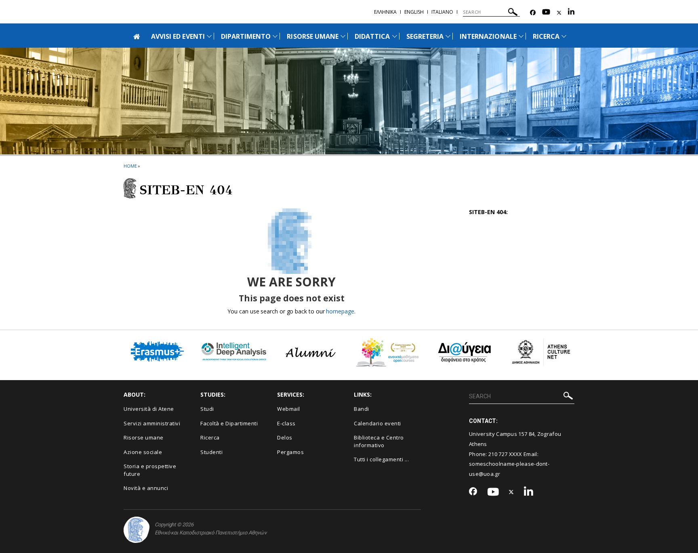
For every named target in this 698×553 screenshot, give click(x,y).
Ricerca (210, 437)
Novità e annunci (146, 488)
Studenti (211, 452)
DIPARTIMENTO (246, 36)
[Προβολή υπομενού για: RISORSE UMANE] (342, 36)
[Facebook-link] (533, 12)
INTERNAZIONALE (488, 36)
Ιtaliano (442, 11)
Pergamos (290, 452)
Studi (207, 408)
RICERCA (546, 36)
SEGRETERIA (425, 36)
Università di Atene (149, 408)
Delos (284, 437)
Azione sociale (143, 452)
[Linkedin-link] (571, 12)
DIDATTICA (372, 36)
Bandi (361, 408)
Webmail (288, 408)
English (414, 11)
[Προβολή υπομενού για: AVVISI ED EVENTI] (209, 36)
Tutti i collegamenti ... (381, 459)
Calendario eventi (377, 423)
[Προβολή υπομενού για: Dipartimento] (275, 36)
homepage (340, 311)
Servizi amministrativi (152, 423)
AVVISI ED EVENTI (178, 36)
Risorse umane (144, 437)
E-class (286, 423)
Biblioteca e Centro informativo (379, 441)
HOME (130, 166)
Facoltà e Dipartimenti (229, 423)
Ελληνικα (385, 11)
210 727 (498, 454)
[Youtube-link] (546, 12)
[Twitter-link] (559, 12)
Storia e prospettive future (150, 470)
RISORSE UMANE (312, 36)
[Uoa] (136, 530)
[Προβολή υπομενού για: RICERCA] (563, 36)
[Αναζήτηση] (513, 13)
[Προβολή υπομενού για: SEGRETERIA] (448, 36)
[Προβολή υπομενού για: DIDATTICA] (394, 36)
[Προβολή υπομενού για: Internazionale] (521, 36)
